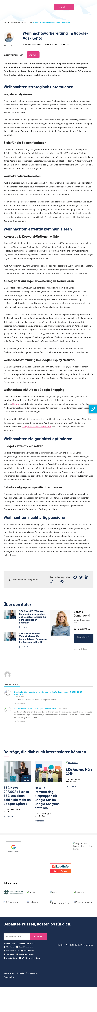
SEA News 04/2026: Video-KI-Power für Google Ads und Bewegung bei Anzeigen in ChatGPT (33, 637)
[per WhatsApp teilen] (62, 582)
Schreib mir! (83, 637)
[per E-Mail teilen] (56, 582)
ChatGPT (33, 54)
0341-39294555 (82, 629)
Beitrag (15, 404)
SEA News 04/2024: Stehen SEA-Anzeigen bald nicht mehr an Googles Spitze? (17, 796)
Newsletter (9, 973)
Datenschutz (9, 977)
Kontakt (20, 973)
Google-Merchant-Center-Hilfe (36, 426)
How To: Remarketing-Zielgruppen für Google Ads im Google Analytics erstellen (47, 798)
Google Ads (32, 579)
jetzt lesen (24, 627)
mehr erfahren (81, 649)
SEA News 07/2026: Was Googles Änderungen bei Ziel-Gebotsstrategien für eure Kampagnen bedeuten (32, 617)
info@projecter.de (84, 945)
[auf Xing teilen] (51, 582)
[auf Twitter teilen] (81, 577)
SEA (30, 22)
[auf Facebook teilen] (75, 577)
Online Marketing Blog (18, 22)
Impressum (31, 973)
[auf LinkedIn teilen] (86, 577)
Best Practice (19, 579)
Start (5, 22)
